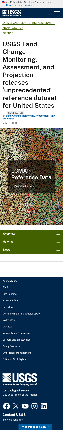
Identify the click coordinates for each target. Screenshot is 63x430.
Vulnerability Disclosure (16, 333)
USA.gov (7, 326)
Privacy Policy (10, 300)
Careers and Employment (16, 339)
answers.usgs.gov (12, 419)
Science (7, 33)
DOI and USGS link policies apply (21, 313)
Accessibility (9, 281)
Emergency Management (16, 353)
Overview (9, 233)
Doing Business (11, 346)
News (6, 249)
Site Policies (9, 294)
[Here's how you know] (31, 4)
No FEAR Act (9, 320)
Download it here (24, 186)
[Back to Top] (52, 419)
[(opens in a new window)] (6, 405)
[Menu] (57, 13)
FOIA (5, 287)
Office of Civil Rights (14, 359)
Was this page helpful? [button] (35, 426)
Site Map (7, 307)
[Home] (11, 15)
